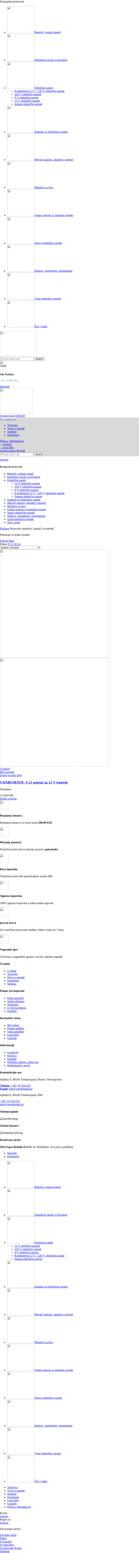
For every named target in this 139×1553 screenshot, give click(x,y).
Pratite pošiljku (15, 1028)
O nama (11, 970)
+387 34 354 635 (15, 1085)
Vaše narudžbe (15, 1031)
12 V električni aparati (27, 100)
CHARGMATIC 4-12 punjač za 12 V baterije (34, 782)
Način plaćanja (15, 1001)
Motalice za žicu (16, 506)
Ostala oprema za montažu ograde (26, 509)
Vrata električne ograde (20, 519)
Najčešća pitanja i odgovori (22, 1062)
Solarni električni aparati (28, 104)
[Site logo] (18, 355)
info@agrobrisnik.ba (16, 1088)
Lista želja (13, 1034)
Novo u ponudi (16, 977)
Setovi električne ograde (21, 512)
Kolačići (12, 1011)
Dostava (12, 1055)
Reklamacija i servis (18, 1065)
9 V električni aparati (26, 97)
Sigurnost (12, 1004)
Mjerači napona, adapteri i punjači (26, 502)
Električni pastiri (16, 480)
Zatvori (4, 459)
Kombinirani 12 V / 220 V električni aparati (39, 91)
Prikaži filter (7, 540)
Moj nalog (13, 1025)
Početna (5, 528)
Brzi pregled (7, 772)
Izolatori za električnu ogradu (24, 499)
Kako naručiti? (15, 998)
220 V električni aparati (27, 94)
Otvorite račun (8, 1535)
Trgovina (12, 974)
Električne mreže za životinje (23, 476)
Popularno (13, 980)
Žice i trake (13, 522)
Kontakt (11, 1058)
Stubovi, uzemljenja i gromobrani (26, 515)
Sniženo (11, 983)
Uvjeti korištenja (16, 1007)
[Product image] (54, 765)
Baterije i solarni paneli (20, 473)
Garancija (12, 1052)
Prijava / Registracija (19, 1506)
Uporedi (12, 1038)
